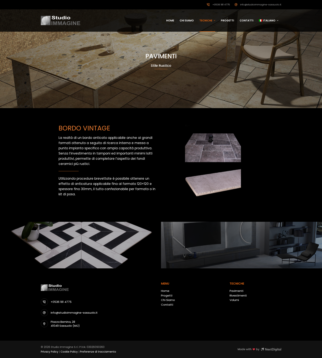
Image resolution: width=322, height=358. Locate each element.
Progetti (166, 295)
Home (165, 291)
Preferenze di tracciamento (98, 352)
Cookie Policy (69, 352)
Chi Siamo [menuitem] (187, 20)
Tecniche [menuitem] (205, 20)
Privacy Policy (49, 352)
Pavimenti (236, 291)
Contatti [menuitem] (246, 20)
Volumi (234, 300)
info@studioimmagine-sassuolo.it (260, 4)
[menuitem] (268, 20)
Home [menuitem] (170, 20)
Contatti (167, 305)
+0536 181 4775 (221, 4)
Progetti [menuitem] (227, 20)
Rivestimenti (238, 295)
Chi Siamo (168, 300)
